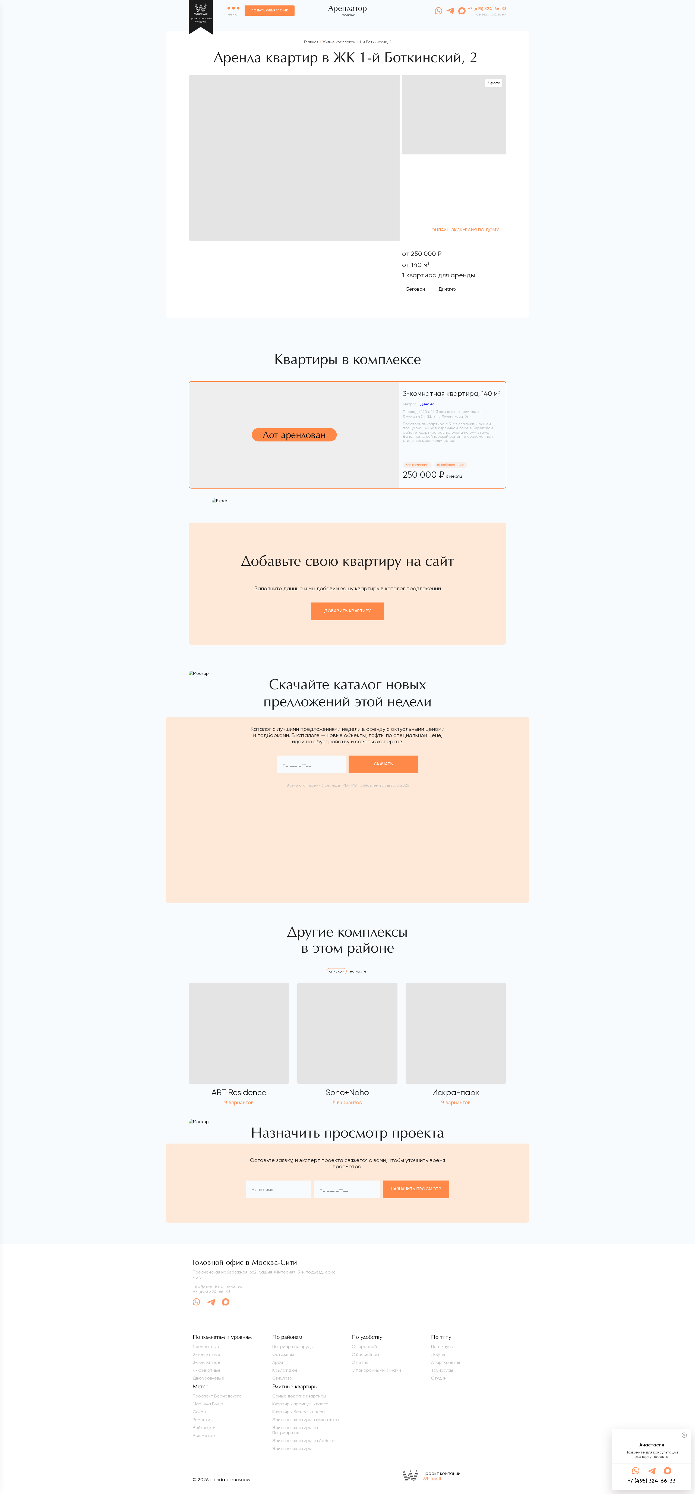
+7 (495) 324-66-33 (211, 1291)
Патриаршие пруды (292, 1346)
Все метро (204, 1435)
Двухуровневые (208, 1378)
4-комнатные (206, 1370)
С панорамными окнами (376, 1370)
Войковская (204, 1427)
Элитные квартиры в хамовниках (305, 1419)
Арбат (278, 1362)
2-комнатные (206, 1354)
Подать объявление (269, 10)
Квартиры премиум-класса (300, 1403)
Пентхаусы (442, 1346)
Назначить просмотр (416, 1189)
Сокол (199, 1411)
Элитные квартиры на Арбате (303, 1440)
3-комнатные (206, 1362)
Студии (439, 1378)
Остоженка (284, 1354)
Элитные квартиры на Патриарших (295, 1430)
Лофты (438, 1354)
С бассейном (365, 1354)
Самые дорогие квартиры (299, 1396)
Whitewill (431, 1478)
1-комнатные (206, 1346)
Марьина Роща (208, 1403)
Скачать (383, 764)
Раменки (201, 1419)
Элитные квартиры (292, 1448)
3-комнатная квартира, (451, 393)
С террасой (364, 1346)
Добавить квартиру (347, 611)
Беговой (415, 289)
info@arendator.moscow (217, 1286)
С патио (360, 1362)
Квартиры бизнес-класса (298, 1411)
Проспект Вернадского (217, 1396)
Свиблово (282, 1378)
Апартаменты (445, 1362)
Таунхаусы (442, 1370)
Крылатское (285, 1370)
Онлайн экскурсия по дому (465, 230)
